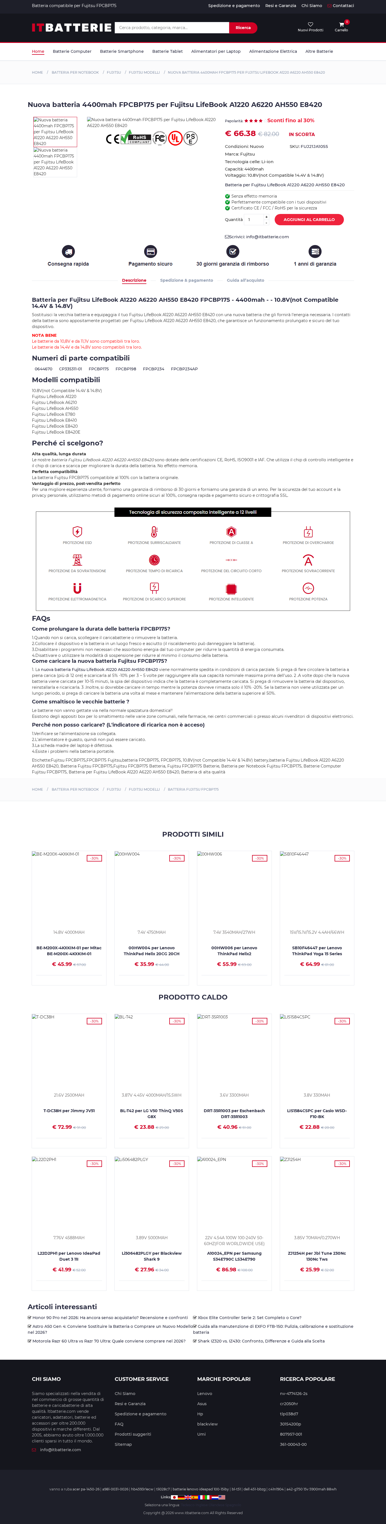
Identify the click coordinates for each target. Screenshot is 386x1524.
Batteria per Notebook (75, 72)
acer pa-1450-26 (86, 1489)
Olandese (216, 1505)
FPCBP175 (99, 368)
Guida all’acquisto (245, 280)
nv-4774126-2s (293, 1393)
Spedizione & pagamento (186, 280)
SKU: (309, 146)
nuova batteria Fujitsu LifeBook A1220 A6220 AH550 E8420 (99, 669)
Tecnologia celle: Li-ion (249, 161)
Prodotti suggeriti (133, 1434)
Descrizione (134, 280)
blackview (207, 1424)
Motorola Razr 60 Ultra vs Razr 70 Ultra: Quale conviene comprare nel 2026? (109, 1341)
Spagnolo (233, 1505)
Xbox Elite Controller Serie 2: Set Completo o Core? (250, 1317)
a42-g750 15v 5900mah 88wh (312, 1489)
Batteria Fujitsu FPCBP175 (193, 789)
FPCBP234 (153, 368)
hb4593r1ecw (142, 1489)
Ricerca (243, 27)
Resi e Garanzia (280, 5)
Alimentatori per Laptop (216, 51)
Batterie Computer (72, 51)
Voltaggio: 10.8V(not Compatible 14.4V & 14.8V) (274, 175)
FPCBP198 (126, 368)
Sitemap (123, 1444)
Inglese (202, 1505)
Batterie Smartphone (122, 51)
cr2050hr (289, 1403)
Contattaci (343, 5)
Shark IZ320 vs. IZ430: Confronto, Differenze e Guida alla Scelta (261, 1341)
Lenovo (204, 1393)
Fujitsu (114, 72)
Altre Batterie (319, 51)
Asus (202, 1403)
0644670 (43, 368)
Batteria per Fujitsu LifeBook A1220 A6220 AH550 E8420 (285, 184)
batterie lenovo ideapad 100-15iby (201, 1489)
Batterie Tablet (167, 51)
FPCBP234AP (184, 368)
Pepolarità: (234, 121)
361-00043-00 (293, 1444)
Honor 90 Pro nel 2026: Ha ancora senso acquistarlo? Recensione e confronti (110, 1317)
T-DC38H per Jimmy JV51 (69, 1110)
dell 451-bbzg (255, 1489)
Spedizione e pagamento (234, 5)
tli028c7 (163, 1489)
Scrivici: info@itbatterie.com (259, 236)
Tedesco (188, 1505)
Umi (201, 1434)
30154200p (290, 1424)
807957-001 (291, 1434)
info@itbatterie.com (60, 1449)
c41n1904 (276, 1489)
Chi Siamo (312, 5)
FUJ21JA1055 (314, 146)
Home (38, 51)
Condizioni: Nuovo (244, 146)
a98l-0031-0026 (115, 1489)
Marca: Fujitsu (240, 154)
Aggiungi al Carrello (309, 219)
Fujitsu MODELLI (144, 72)
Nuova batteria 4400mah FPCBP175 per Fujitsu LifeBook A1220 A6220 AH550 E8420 (246, 72)
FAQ (119, 1424)
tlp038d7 (289, 1413)
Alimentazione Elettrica (273, 51)
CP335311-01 (70, 368)
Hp (200, 1413)
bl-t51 (236, 1489)
